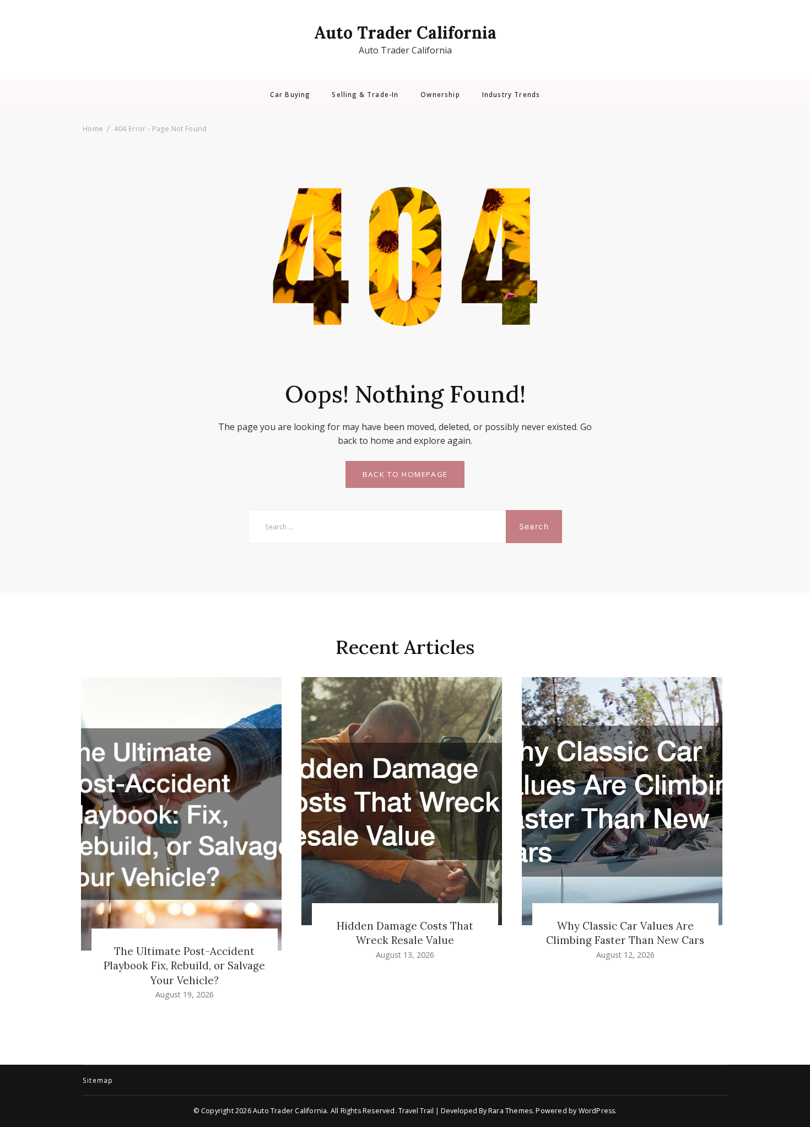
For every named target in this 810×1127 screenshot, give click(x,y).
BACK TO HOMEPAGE (405, 474)
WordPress (597, 1110)
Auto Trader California (405, 32)
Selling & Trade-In (365, 95)
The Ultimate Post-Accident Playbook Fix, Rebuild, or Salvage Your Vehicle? (184, 965)
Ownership (440, 95)
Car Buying (290, 95)
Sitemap (98, 1080)
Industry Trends (511, 95)
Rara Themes (510, 1110)
